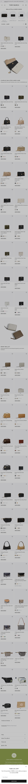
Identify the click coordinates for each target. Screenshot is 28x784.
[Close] (26, 766)
